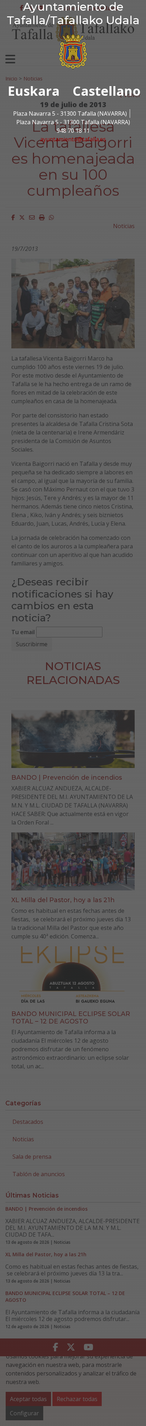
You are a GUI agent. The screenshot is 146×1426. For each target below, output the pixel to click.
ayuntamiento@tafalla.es (73, 139)
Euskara (34, 91)
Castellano (107, 91)
